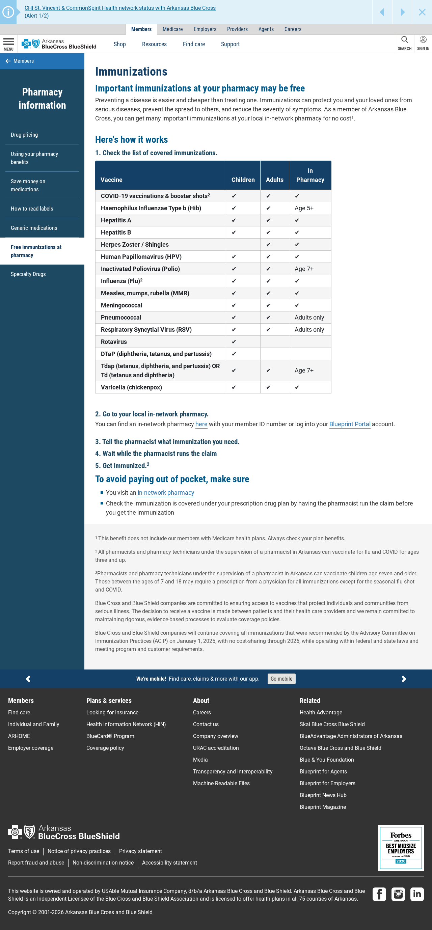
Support (230, 44)
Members (141, 29)
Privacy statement (140, 851)
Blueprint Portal (350, 424)
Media (200, 760)
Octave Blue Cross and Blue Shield (340, 748)
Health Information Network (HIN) (126, 724)
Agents (266, 29)
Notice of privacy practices (79, 851)
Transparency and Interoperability (233, 771)
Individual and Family (33, 724)
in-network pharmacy (165, 492)
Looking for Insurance (112, 712)
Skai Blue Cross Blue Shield (332, 724)
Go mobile (282, 679)
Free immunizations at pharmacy (36, 251)
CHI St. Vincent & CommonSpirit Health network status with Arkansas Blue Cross (120, 8)
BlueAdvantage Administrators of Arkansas (351, 736)
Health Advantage (321, 712)
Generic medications (34, 227)
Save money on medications (28, 185)
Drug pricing (24, 134)
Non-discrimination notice (103, 863)
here (201, 424)
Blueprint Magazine (323, 807)
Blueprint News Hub (323, 795)
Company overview (215, 736)
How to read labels (32, 208)
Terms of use (23, 851)
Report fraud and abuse (36, 863)
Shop (120, 44)
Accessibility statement (169, 863)
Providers (237, 29)
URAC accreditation (216, 748)
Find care (194, 44)
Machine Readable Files (221, 783)
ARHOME (19, 736)
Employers (205, 29)
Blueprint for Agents (323, 771)
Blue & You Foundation (327, 760)
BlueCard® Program (110, 736)
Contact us (206, 724)
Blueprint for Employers (327, 783)
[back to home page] (59, 43)
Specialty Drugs (28, 274)
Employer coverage (30, 748)
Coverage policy (105, 748)
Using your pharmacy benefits (34, 158)
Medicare (173, 29)
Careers (293, 29)
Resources (154, 44)
